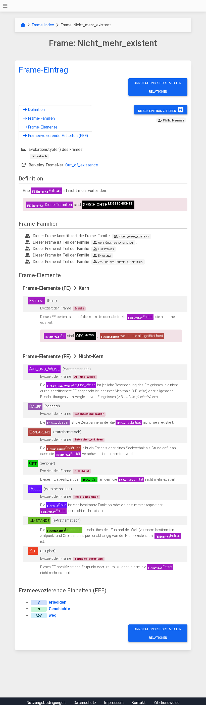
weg (53, 615)
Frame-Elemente (42, 127)
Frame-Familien (41, 118)
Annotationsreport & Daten (157, 83)
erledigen (57, 602)
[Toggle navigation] (5, 6)
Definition (36, 109)
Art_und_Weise (84, 376)
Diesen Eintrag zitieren (157, 111)
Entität (79, 308)
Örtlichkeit (81, 471)
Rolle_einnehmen (86, 496)
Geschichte (59, 608)
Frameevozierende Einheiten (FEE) (57, 135)
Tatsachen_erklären (88, 439)
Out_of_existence (81, 165)
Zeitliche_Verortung (88, 558)
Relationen (158, 91)
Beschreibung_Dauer (89, 414)
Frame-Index (43, 25)
